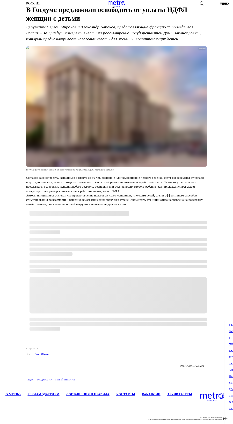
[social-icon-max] (28, 418)
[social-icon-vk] (8, 418)
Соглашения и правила (88, 394)
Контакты (125, 394)
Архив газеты (179, 394)
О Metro (13, 394)
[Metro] (116, 3)
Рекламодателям (44, 394)
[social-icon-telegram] (15, 418)
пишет (107, 191)
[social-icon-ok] (22, 418)
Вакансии (151, 394)
